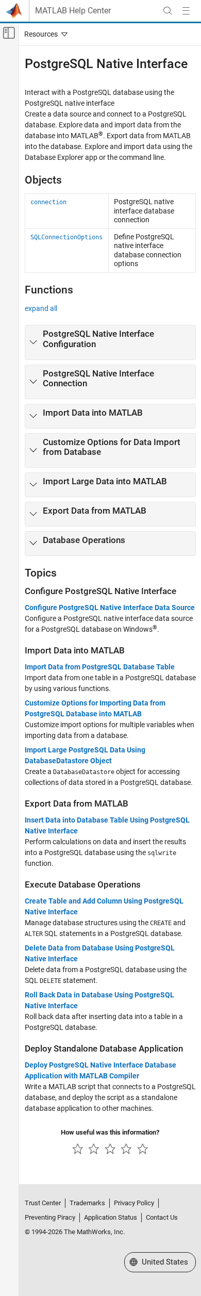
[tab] (110, 342)
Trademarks (87, 1203)
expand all (41, 308)
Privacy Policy (134, 1203)
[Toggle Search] (167, 11)
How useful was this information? (110, 1132)
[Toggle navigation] (44, 34)
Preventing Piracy (50, 1217)
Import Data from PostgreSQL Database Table (100, 667)
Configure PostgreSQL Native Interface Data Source (110, 607)
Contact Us (162, 1217)
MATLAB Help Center (73, 11)
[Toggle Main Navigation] (186, 11)
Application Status (110, 1217)
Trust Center (43, 1203)
